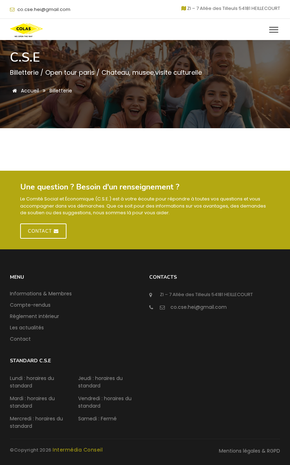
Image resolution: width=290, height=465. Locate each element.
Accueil (29, 90)
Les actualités (27, 327)
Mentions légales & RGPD (249, 450)
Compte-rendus (30, 304)
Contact (20, 338)
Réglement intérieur (34, 316)
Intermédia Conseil (78, 449)
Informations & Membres (41, 293)
